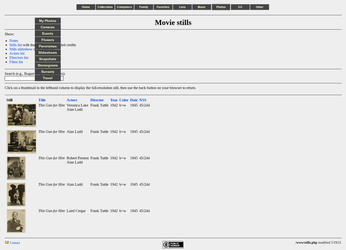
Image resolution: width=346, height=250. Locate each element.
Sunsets (47, 72)
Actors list (16, 53)
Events (47, 33)
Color (124, 100)
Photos (221, 7)
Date (134, 100)
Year (114, 100)
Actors (72, 100)
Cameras (48, 27)
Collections (105, 7)
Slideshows (47, 52)
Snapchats (47, 59)
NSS (142, 100)
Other (259, 7)
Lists (182, 7)
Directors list (18, 58)
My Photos (47, 21)
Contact (15, 243)
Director (97, 100)
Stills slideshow (20, 49)
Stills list (15, 45)
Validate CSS (286, 242)
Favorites (163, 7)
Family (143, 7)
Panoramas (48, 46)
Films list (16, 62)
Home (86, 7)
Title (42, 100)
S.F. (240, 7)
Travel (47, 78)
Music (202, 7)
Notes (13, 41)
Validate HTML (30, 242)
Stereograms (48, 65)
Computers (124, 7)
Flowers (47, 40)
